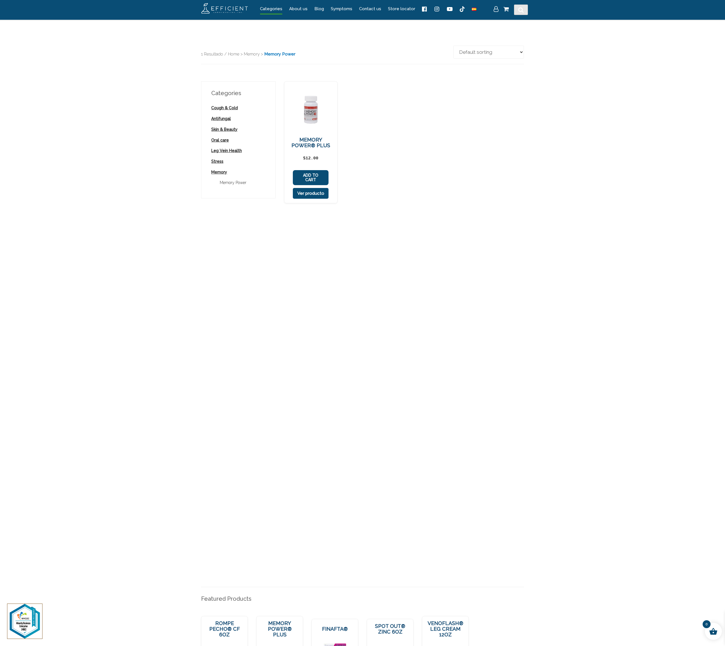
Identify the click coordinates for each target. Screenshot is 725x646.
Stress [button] (217, 161)
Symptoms (341, 8)
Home (233, 54)
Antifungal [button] (221, 118)
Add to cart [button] (310, 177)
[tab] (238, 108)
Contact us (370, 8)
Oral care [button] (220, 140)
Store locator (401, 8)
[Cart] (506, 9)
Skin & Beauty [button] (224, 129)
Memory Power (233, 182)
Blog (319, 8)
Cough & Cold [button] (224, 108)
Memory (252, 54)
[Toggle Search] (521, 10)
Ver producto (310, 193)
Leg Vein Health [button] (226, 150)
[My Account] (496, 9)
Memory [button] (219, 172)
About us (298, 8)
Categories (271, 8)
